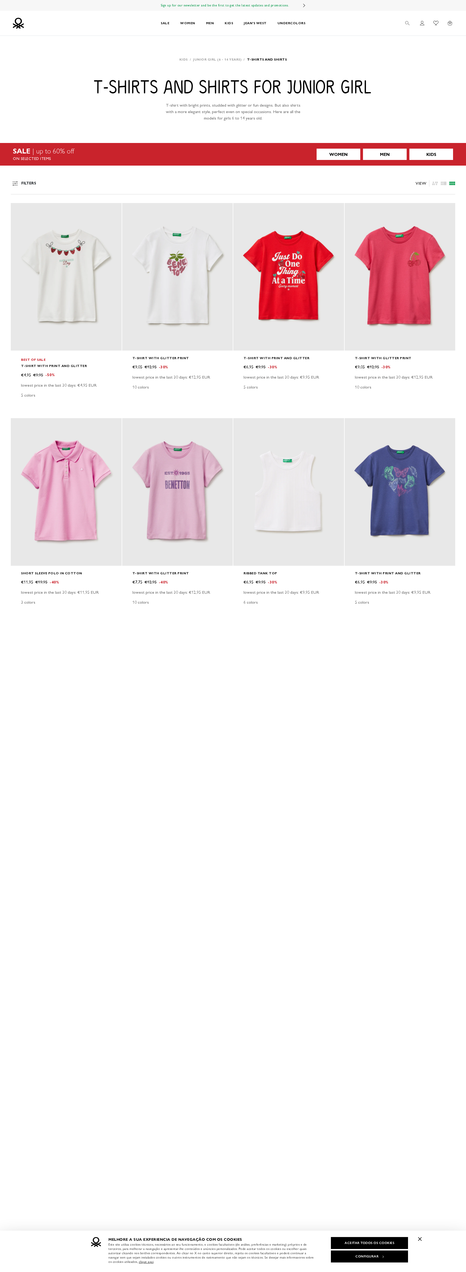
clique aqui (146, 1262)
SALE (165, 23)
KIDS (229, 23)
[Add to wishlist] (19, 210)
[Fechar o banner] (420, 1239)
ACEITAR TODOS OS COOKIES (369, 1243)
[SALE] (233, 154)
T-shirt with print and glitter (54, 366)
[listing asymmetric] (435, 183)
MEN (210, 23)
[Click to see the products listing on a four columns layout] (444, 183)
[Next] (304, 5)
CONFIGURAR (367, 1256)
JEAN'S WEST (255, 23)
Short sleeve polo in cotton (51, 573)
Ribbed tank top (260, 573)
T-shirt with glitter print (160, 358)
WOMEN (187, 23)
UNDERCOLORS (291, 23)
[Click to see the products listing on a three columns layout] (452, 183)
